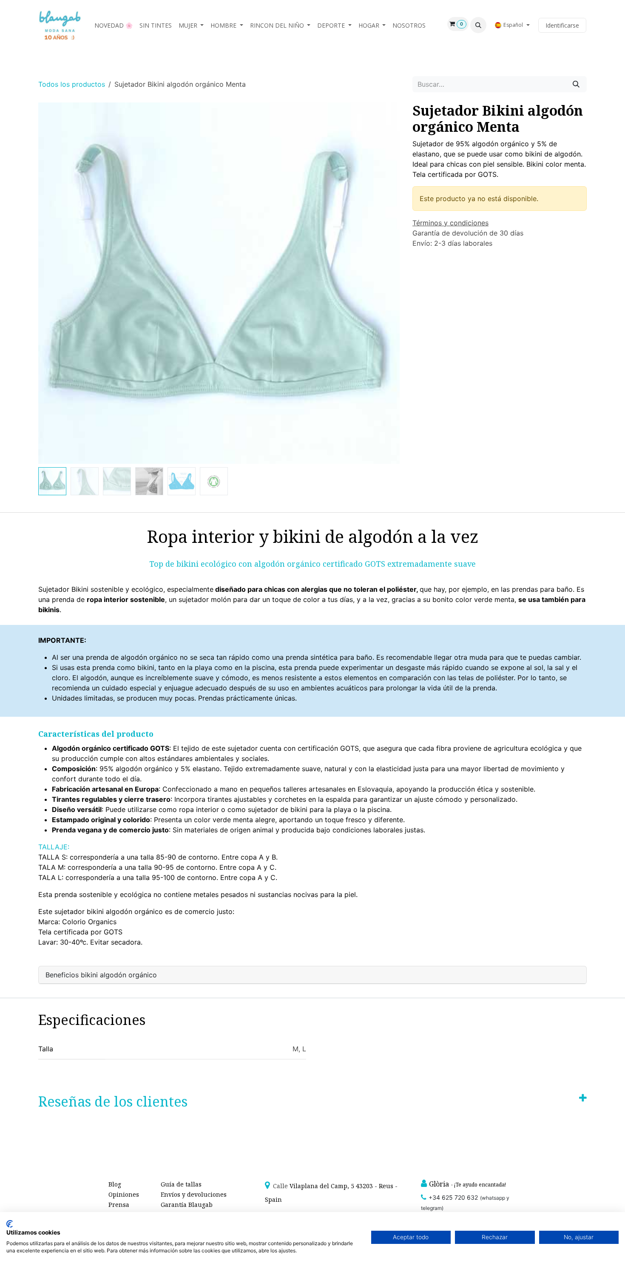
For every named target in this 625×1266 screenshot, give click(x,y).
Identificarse (562, 25)
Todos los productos (71, 84)
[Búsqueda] (576, 84)
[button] (478, 25)
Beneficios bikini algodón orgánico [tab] (101, 975)
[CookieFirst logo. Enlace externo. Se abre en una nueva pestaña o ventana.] (9, 1224)
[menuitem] (113, 25)
